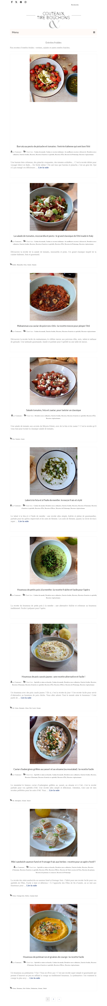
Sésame (39, 708)
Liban (27, 708)
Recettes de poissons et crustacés (46, 872)
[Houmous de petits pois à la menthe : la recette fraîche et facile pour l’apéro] (53, 560)
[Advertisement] (53, 123)
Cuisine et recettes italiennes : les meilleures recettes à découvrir (66, 152)
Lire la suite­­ (43, 167)
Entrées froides (24, 154)
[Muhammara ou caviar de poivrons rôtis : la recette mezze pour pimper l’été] (53, 296)
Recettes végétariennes (86, 154)
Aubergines (18, 800)
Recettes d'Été (59, 154)
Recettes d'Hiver (50, 508)
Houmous (19, 988)
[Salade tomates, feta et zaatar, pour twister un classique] (53, 381)
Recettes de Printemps (72, 154)
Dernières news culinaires (42, 416)
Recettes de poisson (88, 870)
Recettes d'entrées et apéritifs (45, 154)
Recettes (32, 154)
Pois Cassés (32, 708)
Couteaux (18, 152)
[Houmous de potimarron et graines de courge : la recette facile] (53, 928)
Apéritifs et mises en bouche (42, 682)
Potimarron (34, 988)
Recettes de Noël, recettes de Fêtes (71, 870)
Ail (13, 708)
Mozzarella (20, 265)
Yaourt (29, 800)
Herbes (27, 896)
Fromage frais (20, 896)
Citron (16, 708)
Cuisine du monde (39, 152)
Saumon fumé (34, 896)
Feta (13, 439)
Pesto (25, 265)
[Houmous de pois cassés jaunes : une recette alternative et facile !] (53, 647)
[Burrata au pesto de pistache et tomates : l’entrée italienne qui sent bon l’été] (53, 78)
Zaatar (23, 439)
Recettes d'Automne (84, 505)
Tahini (45, 988)
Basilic (14, 265)
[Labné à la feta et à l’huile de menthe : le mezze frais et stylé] (53, 471)
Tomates (34, 265)
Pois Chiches (26, 988)
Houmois (21, 708)
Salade (29, 265)
